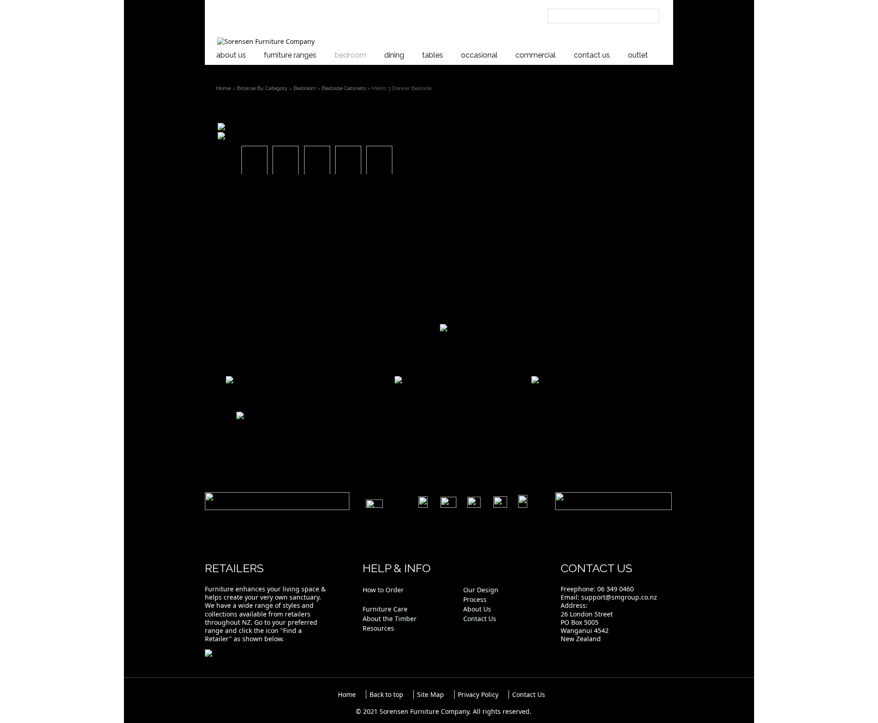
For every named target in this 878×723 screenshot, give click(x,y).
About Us (231, 55)
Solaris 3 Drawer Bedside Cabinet (274, 428)
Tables (432, 55)
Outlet (638, 55)
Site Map (430, 694)
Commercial (535, 55)
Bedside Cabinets (344, 88)
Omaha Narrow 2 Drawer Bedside (570, 392)
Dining (394, 55)
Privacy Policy (478, 694)
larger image (245, 135)
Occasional (479, 55)
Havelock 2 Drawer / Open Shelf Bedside (288, 392)
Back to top (386, 694)
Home (223, 88)
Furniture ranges (290, 55)
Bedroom (350, 55)
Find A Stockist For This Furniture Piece (515, 307)
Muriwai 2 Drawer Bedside (409, 392)
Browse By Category (262, 88)
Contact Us (592, 55)
